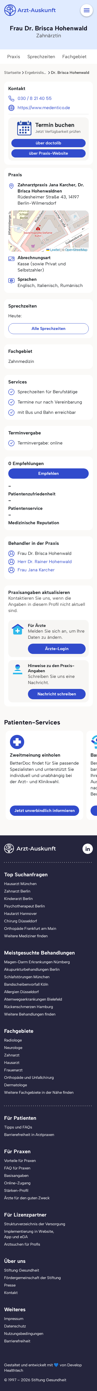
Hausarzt (11, 1062)
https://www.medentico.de (44, 107)
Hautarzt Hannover (20, 913)
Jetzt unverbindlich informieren (44, 810)
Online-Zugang (17, 1183)
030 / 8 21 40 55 (35, 98)
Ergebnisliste (36, 72)
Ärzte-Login (57, 648)
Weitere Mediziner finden (26, 936)
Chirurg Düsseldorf (20, 921)
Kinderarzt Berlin (18, 898)
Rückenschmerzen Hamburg (28, 1006)
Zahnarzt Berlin (17, 891)
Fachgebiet (74, 56)
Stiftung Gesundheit (21, 1270)
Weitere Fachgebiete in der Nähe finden (38, 1092)
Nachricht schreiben (57, 694)
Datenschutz (15, 1326)
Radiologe (13, 1040)
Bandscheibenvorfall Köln (26, 984)
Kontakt (11, 1292)
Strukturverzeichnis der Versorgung (34, 1224)
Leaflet (54, 249)
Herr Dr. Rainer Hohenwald (45, 561)
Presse (10, 1285)
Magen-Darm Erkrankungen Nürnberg (37, 962)
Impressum (13, 1318)
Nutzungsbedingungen (23, 1333)
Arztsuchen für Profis (22, 1244)
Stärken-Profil (16, 1190)
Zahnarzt (11, 1055)
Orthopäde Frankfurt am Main (30, 928)
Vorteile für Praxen (20, 1160)
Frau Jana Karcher (36, 569)
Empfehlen (48, 473)
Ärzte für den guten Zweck (27, 1198)
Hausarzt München (20, 883)
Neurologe (13, 1047)
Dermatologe (15, 1085)
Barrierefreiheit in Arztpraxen (29, 1134)
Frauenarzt (13, 1070)
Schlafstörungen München (26, 977)
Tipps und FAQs (18, 1127)
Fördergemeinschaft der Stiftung (32, 1277)
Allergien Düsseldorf (21, 992)
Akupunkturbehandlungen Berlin (31, 969)
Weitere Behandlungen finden (29, 1014)
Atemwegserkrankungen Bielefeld (33, 999)
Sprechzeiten (41, 56)
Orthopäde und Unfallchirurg (29, 1077)
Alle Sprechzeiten (48, 328)
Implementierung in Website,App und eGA (29, 1234)
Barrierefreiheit (17, 1341)
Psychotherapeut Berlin (24, 906)
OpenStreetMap (76, 249)
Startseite (12, 72)
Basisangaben (16, 1175)
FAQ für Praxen (17, 1168)
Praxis (13, 56)
